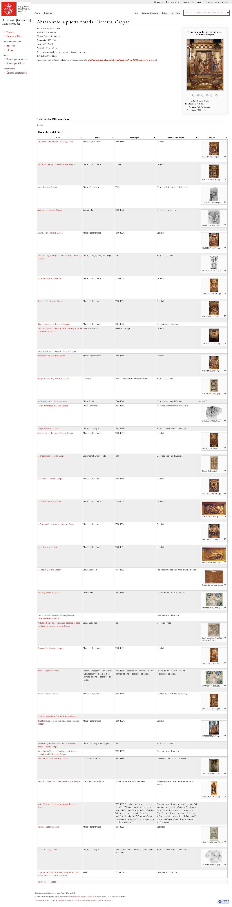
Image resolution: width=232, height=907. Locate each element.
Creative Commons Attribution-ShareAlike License (82, 897)
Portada (10, 32)
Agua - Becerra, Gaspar (47, 187)
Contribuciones (197, 2)
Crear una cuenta (212, 2)
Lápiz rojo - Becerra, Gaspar (49, 570)
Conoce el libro (14, 36)
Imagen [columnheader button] (211, 138)
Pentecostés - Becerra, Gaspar (50, 648)
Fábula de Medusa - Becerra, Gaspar (52, 406)
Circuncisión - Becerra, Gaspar (50, 301)
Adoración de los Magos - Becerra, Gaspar (55, 142)
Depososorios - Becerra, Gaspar (51, 356)
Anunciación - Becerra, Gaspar (50, 233)
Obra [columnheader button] (58, 138)
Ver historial (175, 13)
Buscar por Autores (16, 59)
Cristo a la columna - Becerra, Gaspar (53, 324)
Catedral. (200, 104)
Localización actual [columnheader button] (175, 138)
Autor (193, 101)
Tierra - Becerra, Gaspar (47, 850)
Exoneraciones (91, 901)
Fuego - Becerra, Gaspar (47, 429)
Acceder (225, 2)
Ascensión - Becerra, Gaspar (49, 278)
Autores (10, 46)
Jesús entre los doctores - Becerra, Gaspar (55, 433)
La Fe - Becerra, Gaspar (47, 547)
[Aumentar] (225, 156)
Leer (136, 13)
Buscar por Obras (15, 63)
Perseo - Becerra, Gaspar (48, 671)
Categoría (41, 882)
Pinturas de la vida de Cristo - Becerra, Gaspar (56, 716)
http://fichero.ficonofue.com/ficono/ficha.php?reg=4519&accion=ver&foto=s (122, 60)
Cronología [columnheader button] (134, 138)
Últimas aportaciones (16, 73)
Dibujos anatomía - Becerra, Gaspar (52, 401)
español (160, 2)
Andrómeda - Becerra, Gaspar (50, 210)
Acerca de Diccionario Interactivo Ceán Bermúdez (68, 901)
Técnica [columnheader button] (97, 138)
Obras (53, 882)
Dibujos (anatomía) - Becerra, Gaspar (53, 379)
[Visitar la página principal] (16, 13)
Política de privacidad (42, 901)
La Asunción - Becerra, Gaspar (50, 479)
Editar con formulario (150, 13)
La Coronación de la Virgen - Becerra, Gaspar (56, 524)
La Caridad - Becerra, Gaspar (49, 501)
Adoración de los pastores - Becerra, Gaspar (56, 164)
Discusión (185, 2)
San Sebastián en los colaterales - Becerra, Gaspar (58, 781)
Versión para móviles (105, 901)
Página (37, 13)
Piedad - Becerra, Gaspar (47, 694)
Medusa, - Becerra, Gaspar (48, 593)
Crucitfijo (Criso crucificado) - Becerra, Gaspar (56, 351)
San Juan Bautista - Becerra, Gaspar (52, 759)
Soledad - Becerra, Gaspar (48, 827)
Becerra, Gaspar (203, 101)
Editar (164, 13)
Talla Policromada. (203, 107)
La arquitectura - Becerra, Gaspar (51, 456)
